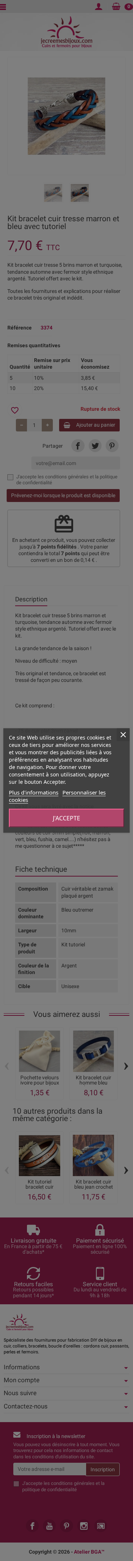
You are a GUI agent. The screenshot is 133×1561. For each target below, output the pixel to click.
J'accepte (66, 818)
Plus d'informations (33, 792)
